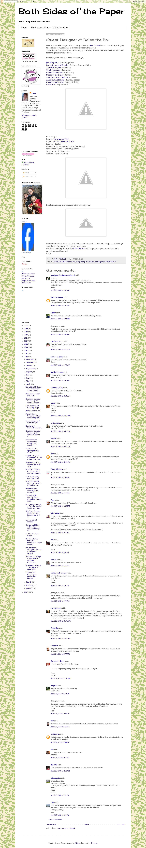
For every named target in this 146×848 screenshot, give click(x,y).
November (30, 362)
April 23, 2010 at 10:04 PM (61, 621)
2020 (26, 325)
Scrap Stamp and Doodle (57, 65)
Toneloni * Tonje (57, 661)
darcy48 (54, 765)
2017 (26, 335)
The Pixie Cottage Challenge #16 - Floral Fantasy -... (33, 401)
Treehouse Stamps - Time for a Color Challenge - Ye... (34, 506)
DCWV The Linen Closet (63, 141)
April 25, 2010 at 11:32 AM (60, 771)
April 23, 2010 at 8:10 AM (60, 306)
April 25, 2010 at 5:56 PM (60, 815)
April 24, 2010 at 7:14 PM (60, 758)
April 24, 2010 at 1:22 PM (60, 694)
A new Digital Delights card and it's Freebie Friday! (34, 551)
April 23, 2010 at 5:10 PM (60, 553)
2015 (26, 341)
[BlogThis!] (76, 259)
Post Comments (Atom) (66, 828)
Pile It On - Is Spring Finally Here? (32, 450)
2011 (26, 354)
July (27, 375)
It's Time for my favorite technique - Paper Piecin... (34, 542)
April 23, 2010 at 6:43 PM (60, 566)
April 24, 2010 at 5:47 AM (60, 654)
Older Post (121, 824)
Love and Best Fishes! (31, 521)
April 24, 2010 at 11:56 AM (60, 678)
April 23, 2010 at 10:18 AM (60, 396)
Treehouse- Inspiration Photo (34, 427)
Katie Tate (24, 221)
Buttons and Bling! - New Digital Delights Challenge (33, 559)
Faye (52, 500)
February (30, 585)
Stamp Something (54, 75)
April (28, 384)
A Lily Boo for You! (33, 411)
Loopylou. (55, 646)
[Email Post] (70, 259)
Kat (52, 540)
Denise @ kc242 (57, 341)
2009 (26, 592)
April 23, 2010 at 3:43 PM (60, 533)
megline (54, 685)
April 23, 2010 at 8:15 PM (60, 586)
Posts (26, 173)
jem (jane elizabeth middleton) (63, 275)
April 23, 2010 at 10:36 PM (60, 639)
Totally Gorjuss (53, 70)
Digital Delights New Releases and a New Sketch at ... (34, 457)
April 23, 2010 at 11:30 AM (60, 447)
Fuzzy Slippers (57, 469)
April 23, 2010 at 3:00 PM (60, 506)
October (29, 365)
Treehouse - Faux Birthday (33, 395)
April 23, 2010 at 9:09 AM (60, 350)
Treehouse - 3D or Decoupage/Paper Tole (33, 464)
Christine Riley (57, 388)
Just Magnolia (52, 63)
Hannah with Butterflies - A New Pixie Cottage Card (34, 498)
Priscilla (54, 628)
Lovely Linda (56, 608)
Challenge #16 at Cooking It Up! (32, 407)
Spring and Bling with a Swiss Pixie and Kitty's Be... (33, 528)
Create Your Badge (26, 252)
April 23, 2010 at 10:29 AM (61, 416)
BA (52, 749)
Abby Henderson (28, 274)
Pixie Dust (50, 85)
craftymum (55, 423)
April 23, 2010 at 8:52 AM (60, 334)
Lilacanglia (55, 778)
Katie (34, 93)
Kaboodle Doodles (54, 72)
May (28, 381)
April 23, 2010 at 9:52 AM (60, 380)
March (29, 582)
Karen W (54, 560)
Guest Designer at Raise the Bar (33, 422)
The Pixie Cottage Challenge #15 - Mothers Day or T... (33, 434)
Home (24, 27)
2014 (26, 344)
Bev (52, 721)
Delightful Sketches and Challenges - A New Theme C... (34, 389)
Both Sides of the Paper (71, 11)
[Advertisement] (28, 306)
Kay (52, 454)
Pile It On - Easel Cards (32, 535)
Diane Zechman (28, 276)
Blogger (94, 843)
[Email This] (74, 259)
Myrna (53, 313)
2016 (26, 338)
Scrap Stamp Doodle (83, 262)
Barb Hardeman (57, 297)
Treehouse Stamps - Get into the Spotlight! (33, 567)
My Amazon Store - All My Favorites (49, 27)
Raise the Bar (94, 45)
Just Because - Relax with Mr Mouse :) (32, 490)
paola (53, 403)
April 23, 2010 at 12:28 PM (60, 462)
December (30, 359)
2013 (26, 347)
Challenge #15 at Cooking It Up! (32, 477)
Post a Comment (55, 820)
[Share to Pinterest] (82, 259)
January (29, 588)
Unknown (55, 734)
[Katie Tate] (28, 250)
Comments (28, 176)
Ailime (77, 843)
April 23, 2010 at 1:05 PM (60, 478)
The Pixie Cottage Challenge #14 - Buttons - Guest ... (33, 471)
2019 (26, 329)
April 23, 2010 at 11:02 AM (60, 431)
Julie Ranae (55, 513)
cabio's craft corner (58, 573)
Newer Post (51, 824)
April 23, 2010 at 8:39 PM (60, 601)
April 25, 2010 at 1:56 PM (60, 795)
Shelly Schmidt (57, 372)
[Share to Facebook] (80, 259)
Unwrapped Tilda (61, 139)
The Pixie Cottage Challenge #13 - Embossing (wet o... (33, 514)
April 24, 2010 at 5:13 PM (60, 727)
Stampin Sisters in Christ (57, 77)
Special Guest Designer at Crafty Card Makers (31, 443)
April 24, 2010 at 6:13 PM (60, 742)
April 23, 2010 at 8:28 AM (60, 319)
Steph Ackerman (28, 281)
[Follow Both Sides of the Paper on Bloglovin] (28, 155)
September (30, 369)
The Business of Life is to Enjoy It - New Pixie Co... (34, 483)
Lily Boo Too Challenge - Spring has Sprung (31, 575)
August (29, 372)
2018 (26, 332)
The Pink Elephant (54, 67)
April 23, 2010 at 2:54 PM (60, 493)
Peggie (53, 438)
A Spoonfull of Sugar (55, 80)
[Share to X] (78, 259)
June (28, 378)
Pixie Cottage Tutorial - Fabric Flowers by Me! (33, 416)
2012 (26, 350)
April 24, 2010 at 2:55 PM (60, 714)
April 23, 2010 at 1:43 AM (60, 290)
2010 (26, 357)
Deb (52, 802)
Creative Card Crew (54, 82)
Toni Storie (26, 283)
